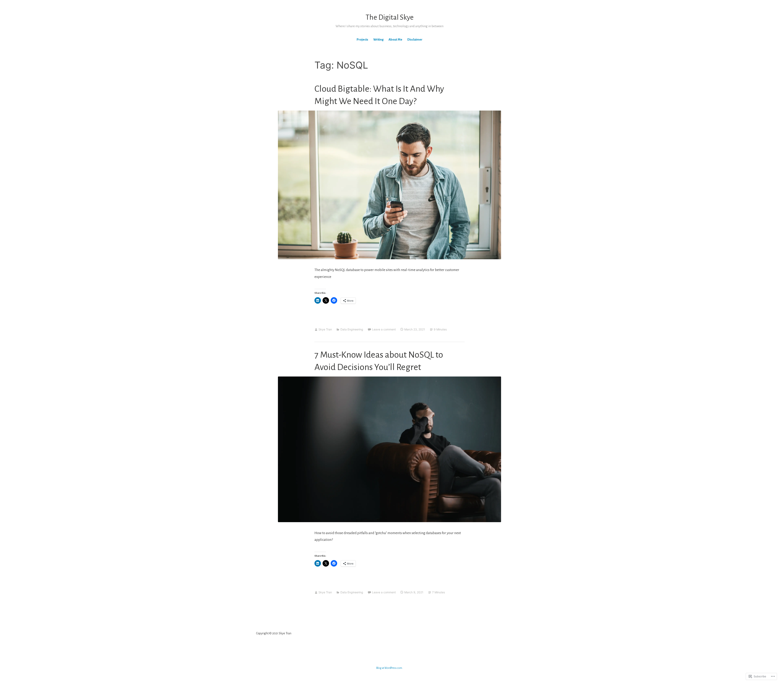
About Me (395, 39)
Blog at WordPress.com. (389, 668)
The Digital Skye (390, 17)
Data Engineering (351, 329)
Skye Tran (325, 329)
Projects (362, 39)
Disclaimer (414, 39)
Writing (378, 39)
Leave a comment (384, 329)
